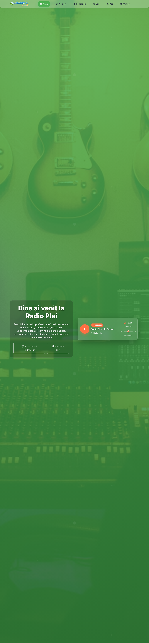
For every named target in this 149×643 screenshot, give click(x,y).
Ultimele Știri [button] (59, 348)
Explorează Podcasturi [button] (30, 348)
